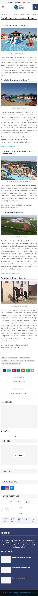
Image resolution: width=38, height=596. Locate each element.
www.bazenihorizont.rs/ (9, 146)
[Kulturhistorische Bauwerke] (6, 559)
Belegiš (4, 357)
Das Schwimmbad (13, 357)
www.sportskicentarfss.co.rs (10, 273)
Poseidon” (20, 360)
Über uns (10, 2)
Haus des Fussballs (25, 357)
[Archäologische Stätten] (6, 570)
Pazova (12, 360)
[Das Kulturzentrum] (6, 580)
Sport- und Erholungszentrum (11, 363)
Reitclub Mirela (29, 360)
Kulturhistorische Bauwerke (22, 557)
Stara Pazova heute (19, 393)
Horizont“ (5, 360)
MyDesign (19, 594)
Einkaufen (5, 431)
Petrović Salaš (19, 382)
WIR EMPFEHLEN (6, 551)
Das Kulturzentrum (19, 578)
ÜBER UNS (6, 441)
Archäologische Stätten (21, 567)
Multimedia (18, 2)
